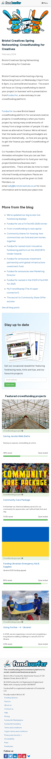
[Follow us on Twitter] (10, 756)
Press (6, 743)
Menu (45, 3)
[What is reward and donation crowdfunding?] (22, 431)
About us (8, 705)
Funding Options (11, 698)
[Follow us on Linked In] (15, 756)
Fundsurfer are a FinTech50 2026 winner (27, 223)
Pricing (7, 716)
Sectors (7, 701)
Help (6, 713)
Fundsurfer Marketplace (13, 720)
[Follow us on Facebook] (6, 756)
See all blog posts (10, 307)
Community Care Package (16, 500)
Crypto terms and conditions (16, 731)
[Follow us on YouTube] (24, 756)
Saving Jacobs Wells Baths (16, 436)
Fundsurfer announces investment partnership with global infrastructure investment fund (26, 262)
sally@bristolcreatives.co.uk (22, 186)
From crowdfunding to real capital (24, 228)
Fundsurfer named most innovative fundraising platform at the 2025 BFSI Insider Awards (26, 250)
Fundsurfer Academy (12, 724)
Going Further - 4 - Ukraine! (17, 627)
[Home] (11, 2)
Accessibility (9, 739)
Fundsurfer (12, 95)
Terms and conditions (13, 728)
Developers (8, 746)
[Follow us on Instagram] (19, 756)
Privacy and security (12, 735)
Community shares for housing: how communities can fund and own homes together (26, 237)
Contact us (8, 709)
